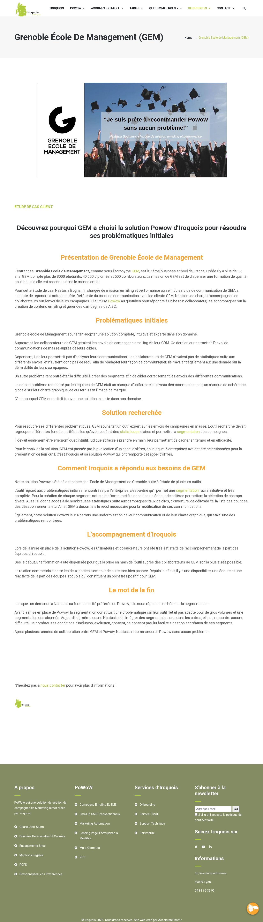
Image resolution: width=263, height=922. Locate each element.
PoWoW (75, 8)
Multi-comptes (90, 848)
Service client (149, 814)
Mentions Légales (31, 855)
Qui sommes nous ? (163, 8)
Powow (114, 301)
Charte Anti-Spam (32, 827)
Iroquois (57, 8)
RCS (82, 857)
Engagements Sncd (33, 846)
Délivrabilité (147, 833)
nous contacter (52, 685)
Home (189, 37)
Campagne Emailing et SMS (98, 804)
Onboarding (147, 804)
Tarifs (134, 8)
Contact (224, 8)
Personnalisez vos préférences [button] (41, 874)
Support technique (152, 823)
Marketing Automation (95, 823)
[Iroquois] (28, 11)
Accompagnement (105, 8)
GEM (135, 271)
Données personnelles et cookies (42, 836)
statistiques (130, 431)
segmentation (188, 431)
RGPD (23, 864)
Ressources (197, 8)
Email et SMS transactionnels (100, 814)
